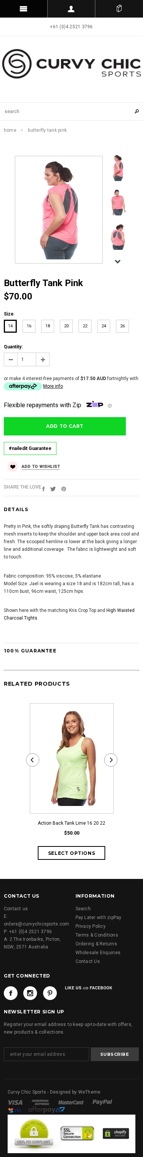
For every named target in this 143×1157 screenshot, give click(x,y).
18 (47, 326)
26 (122, 326)
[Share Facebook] (43, 488)
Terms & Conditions (97, 935)
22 (85, 326)
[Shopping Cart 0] (119, 9)
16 (29, 326)
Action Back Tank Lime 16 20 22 (71, 823)
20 (66, 326)
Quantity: (13, 347)
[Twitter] (53, 488)
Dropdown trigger (71, 9)
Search (83, 908)
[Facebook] (11, 993)
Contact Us (88, 961)
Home (10, 130)
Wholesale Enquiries (98, 952)
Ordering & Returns (96, 944)
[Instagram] (30, 993)
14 (10, 326)
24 (103, 326)
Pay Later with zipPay (99, 917)
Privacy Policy (91, 926)
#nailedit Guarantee (30, 448)
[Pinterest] (63, 488)
